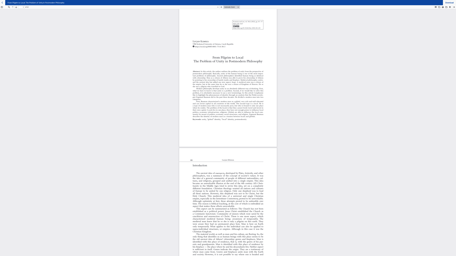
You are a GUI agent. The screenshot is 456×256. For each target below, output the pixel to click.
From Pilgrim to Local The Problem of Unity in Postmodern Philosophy (36, 2)
